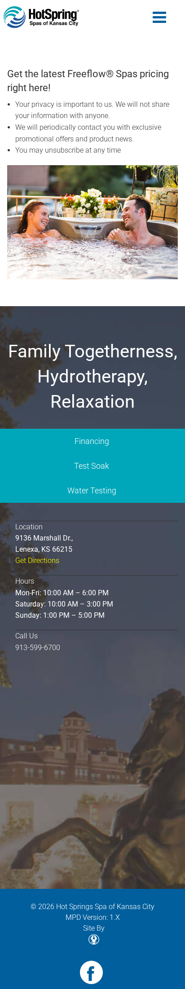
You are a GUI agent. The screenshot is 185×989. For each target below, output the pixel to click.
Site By (94, 928)
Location (29, 527)
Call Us (26, 636)
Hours (24, 581)
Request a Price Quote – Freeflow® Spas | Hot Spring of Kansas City (41, 17)
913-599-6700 (37, 647)
